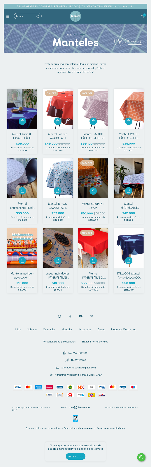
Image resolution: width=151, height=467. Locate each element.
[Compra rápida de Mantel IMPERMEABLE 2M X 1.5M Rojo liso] (93, 260)
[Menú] (9, 16)
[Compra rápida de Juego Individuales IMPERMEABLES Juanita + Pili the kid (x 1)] (58, 260)
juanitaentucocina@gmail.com (78, 367)
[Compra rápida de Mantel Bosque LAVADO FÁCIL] (58, 121)
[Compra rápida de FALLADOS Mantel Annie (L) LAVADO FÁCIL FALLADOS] (128, 260)
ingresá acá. (86, 427)
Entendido (76, 456)
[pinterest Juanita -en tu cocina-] (91, 316)
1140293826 (78, 360)
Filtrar (119, 39)
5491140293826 (78, 352)
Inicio (69, 34)
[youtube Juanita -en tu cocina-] (81, 316)
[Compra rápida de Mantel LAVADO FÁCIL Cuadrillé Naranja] (128, 121)
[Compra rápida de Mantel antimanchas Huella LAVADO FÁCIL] (22, 191)
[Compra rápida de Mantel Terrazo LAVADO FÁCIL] (58, 191)
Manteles (67, 329)
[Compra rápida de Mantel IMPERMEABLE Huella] (128, 191)
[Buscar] (38, 16)
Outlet (101, 329)
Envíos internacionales (95, 341)
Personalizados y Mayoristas (59, 341)
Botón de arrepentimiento (111, 427)
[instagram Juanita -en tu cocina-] (59, 316)
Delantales (49, 329)
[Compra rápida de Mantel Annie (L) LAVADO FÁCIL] (22, 121)
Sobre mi (32, 329)
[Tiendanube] (75, 408)
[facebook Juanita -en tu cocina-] (70, 316)
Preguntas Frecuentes (123, 329)
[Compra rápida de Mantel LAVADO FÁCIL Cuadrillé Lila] (93, 121)
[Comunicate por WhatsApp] (141, 457)
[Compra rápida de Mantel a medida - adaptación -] (22, 260)
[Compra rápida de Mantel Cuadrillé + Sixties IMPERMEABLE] (93, 191)
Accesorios (85, 329)
